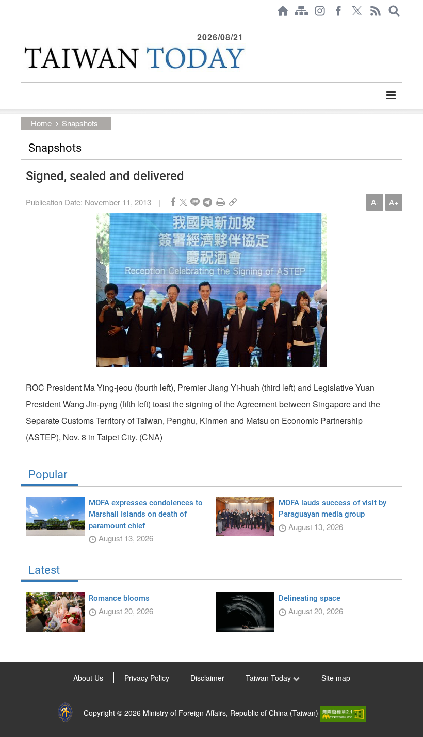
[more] (390, 95)
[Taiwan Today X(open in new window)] (357, 11)
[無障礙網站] (343, 713)
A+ (394, 202)
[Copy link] (232, 202)
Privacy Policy (146, 677)
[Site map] (301, 11)
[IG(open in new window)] (320, 11)
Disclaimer (207, 677)
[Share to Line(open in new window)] (195, 202)
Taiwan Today (269, 677)
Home (41, 123)
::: (24, 27)
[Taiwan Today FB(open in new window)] (338, 11)
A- (375, 202)
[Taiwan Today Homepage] (282, 11)
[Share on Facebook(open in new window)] (173, 202)
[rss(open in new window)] (375, 11)
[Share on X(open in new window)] (183, 202)
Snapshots (80, 123)
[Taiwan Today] (133, 57)
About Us (88, 677)
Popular (47, 475)
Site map (335, 677)
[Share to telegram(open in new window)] (207, 202)
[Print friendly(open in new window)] (220, 202)
